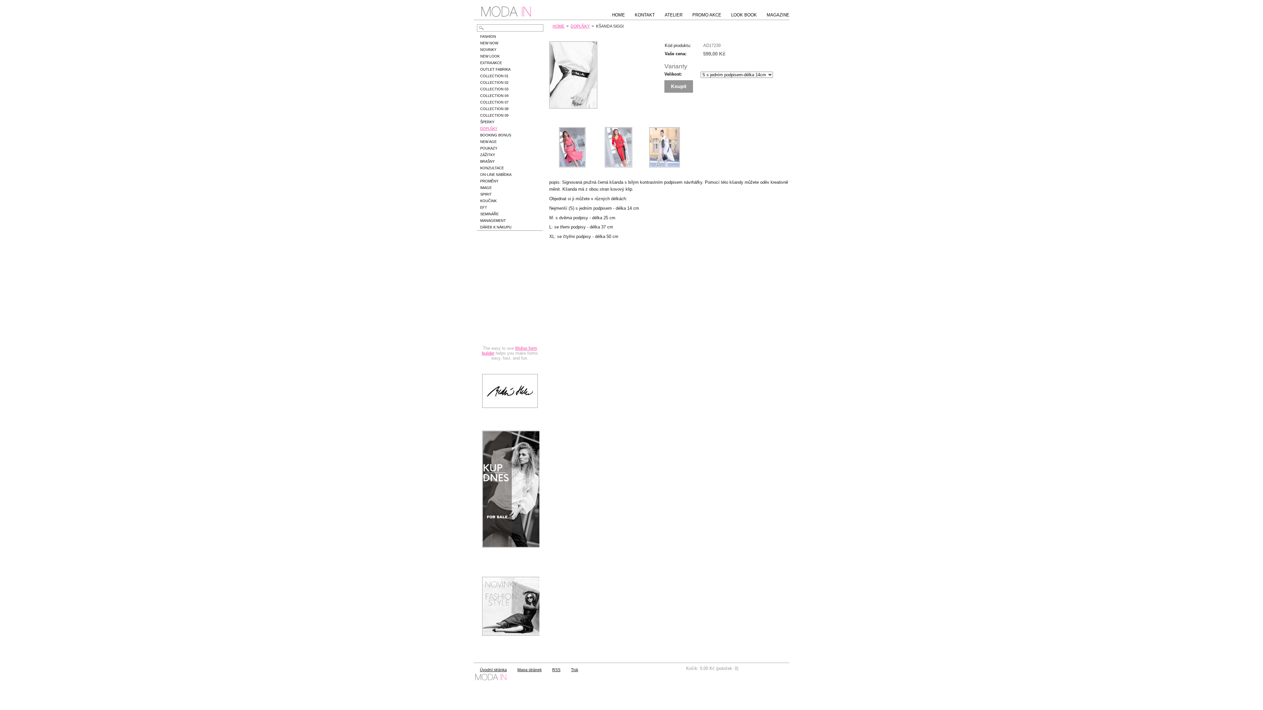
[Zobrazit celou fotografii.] (572, 147)
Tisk (574, 670)
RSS (556, 670)
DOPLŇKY (580, 26)
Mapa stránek (529, 670)
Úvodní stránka (493, 670)
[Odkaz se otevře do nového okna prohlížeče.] (573, 107)
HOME (558, 26)
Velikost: (673, 74)
